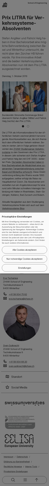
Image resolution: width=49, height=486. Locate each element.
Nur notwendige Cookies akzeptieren (24, 258)
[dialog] (24, 243)
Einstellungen (24, 268)
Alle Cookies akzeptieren (24, 249)
